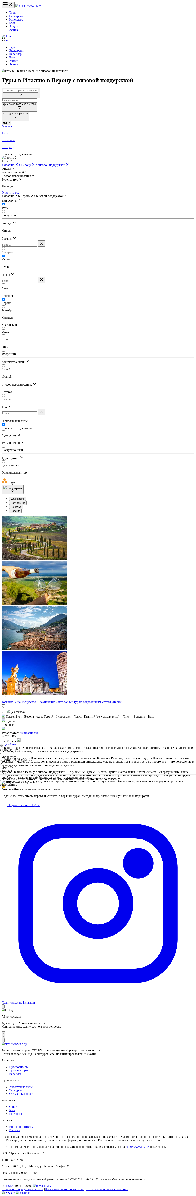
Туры (12, 12)
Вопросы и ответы (21, 1126)
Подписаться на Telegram (23, 805)
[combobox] (20, 91)
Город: (6, 274)
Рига (5, 346)
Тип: (5, 407)
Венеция (7, 295)
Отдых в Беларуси (21, 1093)
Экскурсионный (12, 450)
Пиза (5, 339)
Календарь (16, 19)
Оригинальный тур (14, 472)
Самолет (7, 399)
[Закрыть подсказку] (3, 1006)
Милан (6, 332)
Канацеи (7, 317)
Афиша (14, 29)
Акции (13, 26)
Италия (6, 259)
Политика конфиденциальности (22, 1189)
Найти (6, 122)
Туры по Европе (12, 442)
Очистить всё (10, 192)
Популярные (18, 502)
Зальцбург (8, 310)
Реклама (14, 1130)
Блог (12, 23)
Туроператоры (18, 1070)
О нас (13, 1106)
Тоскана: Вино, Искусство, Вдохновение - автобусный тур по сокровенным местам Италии (62, 702)
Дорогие (15, 510)
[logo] (28, 5)
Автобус (7, 391)
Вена (5, 288)
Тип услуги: (10, 200)
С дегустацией (11, 435)
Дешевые (16, 506)
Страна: (7, 238)
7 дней (6, 369)
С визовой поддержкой (17, 428)
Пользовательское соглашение (64, 1189)
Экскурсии (16, 16)
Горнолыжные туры (15, 420)
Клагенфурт (9, 324)
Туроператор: (11, 458)
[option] (101, 499)
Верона (6, 303)
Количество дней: (13, 362)
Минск (6, 230)
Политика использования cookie (107, 1189)
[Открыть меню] (8, 5)
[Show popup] (21, 93)
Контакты (15, 1113)
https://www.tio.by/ (137, 1146)
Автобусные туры (21, 1086)
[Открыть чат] (3, 1034)
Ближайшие (17, 498)
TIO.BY (9, 1185)
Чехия (5, 266)
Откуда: (7, 223)
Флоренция (9, 354)
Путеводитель (18, 1067)
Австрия (7, 252)
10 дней (7, 376)
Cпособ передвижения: (17, 384)
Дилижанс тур (11, 465)
